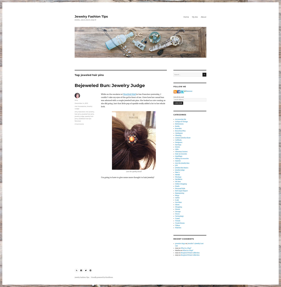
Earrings (178, 145)
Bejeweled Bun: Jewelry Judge (110, 85)
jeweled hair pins (88, 114)
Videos (177, 225)
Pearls (177, 186)
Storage (178, 212)
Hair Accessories (80, 106)
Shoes (177, 205)
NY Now (178, 182)
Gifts (177, 149)
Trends (177, 221)
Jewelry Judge (180, 170)
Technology (179, 216)
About (203, 17)
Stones (177, 209)
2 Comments (79, 124)
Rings (177, 195)
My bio (195, 17)
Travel (177, 218)
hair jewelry (90, 112)
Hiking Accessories (182, 158)
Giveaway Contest (181, 152)
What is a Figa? (186, 248)
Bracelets (178, 128)
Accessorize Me (180, 119)
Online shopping (181, 184)
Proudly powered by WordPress (102, 277)
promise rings (180, 243)
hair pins (78, 114)
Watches (178, 228)
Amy (76, 100)
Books (177, 126)
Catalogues (179, 133)
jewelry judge (79, 116)
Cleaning (178, 135)
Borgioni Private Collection (190, 253)
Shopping (178, 207)
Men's (177, 172)
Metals (177, 175)
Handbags (178, 156)
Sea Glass (178, 202)
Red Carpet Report (181, 191)
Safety (177, 198)
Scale (177, 200)
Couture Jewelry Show (182, 138)
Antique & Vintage (181, 122)
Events (177, 147)
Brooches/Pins (180, 131)
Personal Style (180, 188)
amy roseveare (80, 112)
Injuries (178, 161)
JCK (176, 165)
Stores (177, 214)
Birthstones (179, 124)
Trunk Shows (180, 223)
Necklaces (178, 179)
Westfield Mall (129, 94)
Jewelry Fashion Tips (91, 16)
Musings (178, 177)
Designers (178, 142)
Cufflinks (178, 140)
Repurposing (179, 193)
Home (186, 17)
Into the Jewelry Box (182, 163)
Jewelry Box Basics (181, 168)
